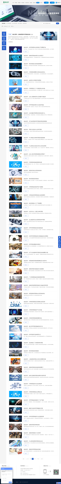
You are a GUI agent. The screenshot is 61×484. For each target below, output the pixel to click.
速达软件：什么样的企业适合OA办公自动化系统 (35, 146)
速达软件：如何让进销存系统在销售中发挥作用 (35, 375)
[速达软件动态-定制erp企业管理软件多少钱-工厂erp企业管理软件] (6, 2)
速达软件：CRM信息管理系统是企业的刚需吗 (34, 195)
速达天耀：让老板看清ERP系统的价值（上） (23, 34)
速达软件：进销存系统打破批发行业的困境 (34, 269)
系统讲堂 (4, 38)
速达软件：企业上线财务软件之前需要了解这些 (35, 96)
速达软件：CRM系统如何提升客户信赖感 (33, 187)
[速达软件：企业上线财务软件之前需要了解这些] (15, 99)
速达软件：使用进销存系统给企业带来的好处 (34, 293)
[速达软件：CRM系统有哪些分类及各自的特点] (15, 74)
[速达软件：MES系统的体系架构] (15, 353)
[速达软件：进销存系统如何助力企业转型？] (15, 58)
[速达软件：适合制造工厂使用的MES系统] (15, 345)
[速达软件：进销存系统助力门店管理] (15, 435)
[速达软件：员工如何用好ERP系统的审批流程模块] (15, 123)
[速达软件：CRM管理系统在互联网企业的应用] (15, 304)
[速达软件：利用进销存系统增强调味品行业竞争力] (15, 263)
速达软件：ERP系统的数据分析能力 (32, 244)
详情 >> (26, 51)
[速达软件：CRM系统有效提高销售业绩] (15, 164)
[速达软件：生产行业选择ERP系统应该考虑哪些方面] (15, 254)
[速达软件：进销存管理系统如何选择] (15, 451)
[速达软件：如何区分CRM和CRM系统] (15, 82)
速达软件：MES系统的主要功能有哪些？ (33, 63)
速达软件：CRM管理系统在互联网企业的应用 (34, 301)
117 (34, 458)
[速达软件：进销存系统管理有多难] (15, 427)
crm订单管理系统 (8, 23)
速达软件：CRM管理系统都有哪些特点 (33, 318)
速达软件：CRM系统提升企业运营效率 (33, 383)
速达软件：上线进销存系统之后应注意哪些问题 (35, 359)
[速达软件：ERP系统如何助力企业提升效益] (15, 107)
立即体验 (52, 2)
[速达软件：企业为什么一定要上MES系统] (15, 213)
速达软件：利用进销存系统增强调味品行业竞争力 (35, 260)
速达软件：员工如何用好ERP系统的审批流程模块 (35, 121)
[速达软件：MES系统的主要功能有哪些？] (15, 66)
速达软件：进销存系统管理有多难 (32, 424)
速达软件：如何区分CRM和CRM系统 (32, 80)
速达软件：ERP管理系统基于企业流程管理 (34, 416)
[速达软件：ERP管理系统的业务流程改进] (15, 230)
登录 (46, 2)
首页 (9, 26)
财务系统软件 (25, 23)
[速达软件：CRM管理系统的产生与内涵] (15, 312)
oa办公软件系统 (14, 23)
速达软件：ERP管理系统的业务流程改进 (33, 228)
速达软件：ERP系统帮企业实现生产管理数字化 (35, 47)
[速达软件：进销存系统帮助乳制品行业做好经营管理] (15, 287)
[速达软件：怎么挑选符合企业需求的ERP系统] (15, 222)
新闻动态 (4, 33)
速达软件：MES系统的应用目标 (31, 178)
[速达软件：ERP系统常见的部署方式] (15, 336)
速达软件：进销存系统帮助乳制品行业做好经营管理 (36, 285)
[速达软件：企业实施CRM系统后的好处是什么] (15, 115)
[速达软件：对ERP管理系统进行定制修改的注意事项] (15, 238)
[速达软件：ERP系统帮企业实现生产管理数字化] (15, 49)
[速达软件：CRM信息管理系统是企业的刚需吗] (15, 197)
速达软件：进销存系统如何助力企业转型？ (34, 55)
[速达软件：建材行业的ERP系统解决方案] (15, 410)
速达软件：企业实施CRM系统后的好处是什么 (34, 113)
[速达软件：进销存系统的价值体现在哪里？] (15, 369)
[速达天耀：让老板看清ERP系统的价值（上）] (48, 36)
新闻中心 (12, 26)
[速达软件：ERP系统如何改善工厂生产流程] (15, 402)
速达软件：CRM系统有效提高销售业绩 (33, 162)
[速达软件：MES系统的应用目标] (15, 181)
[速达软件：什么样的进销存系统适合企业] (15, 443)
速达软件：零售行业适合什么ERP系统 (33, 129)
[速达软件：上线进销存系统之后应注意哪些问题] (15, 361)
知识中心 (4, 43)
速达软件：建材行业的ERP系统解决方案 (33, 408)
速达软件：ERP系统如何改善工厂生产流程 (34, 400)
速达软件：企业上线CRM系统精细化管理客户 (34, 154)
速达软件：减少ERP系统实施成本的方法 (33, 326)
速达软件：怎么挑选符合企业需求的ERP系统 (34, 219)
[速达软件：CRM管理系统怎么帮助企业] (15, 394)
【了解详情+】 (10, 41)
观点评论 (4, 48)
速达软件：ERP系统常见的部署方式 (32, 334)
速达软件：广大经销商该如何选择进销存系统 (34, 277)
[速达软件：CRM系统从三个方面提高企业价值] (15, 90)
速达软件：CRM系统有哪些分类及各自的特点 (34, 72)
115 (30, 458)
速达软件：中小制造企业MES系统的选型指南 (34, 137)
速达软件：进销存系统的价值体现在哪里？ (34, 367)
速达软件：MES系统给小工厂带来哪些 (33, 203)
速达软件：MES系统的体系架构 (31, 351)
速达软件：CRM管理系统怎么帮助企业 (33, 392)
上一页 (27, 458)
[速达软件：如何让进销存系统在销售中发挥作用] (15, 377)
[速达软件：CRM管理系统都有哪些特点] (15, 320)
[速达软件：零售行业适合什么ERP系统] (15, 131)
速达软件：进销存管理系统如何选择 (32, 449)
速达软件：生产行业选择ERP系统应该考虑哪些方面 (36, 252)
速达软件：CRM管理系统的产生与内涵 (33, 310)
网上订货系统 (20, 23)
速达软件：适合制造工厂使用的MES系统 (33, 342)
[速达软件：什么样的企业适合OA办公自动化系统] (15, 148)
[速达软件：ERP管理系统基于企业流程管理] (15, 419)
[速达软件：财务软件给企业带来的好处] (15, 172)
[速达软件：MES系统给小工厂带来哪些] (15, 205)
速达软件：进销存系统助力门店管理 (32, 433)
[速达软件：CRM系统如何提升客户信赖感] (15, 189)
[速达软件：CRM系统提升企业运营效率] (15, 386)
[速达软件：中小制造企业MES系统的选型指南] (15, 140)
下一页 (38, 458)
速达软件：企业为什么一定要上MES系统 (33, 211)
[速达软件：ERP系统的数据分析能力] (15, 246)
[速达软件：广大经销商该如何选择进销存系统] (15, 279)
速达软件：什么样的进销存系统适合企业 (33, 441)
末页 (42, 458)
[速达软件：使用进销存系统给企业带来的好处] (15, 295)
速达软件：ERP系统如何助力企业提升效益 (34, 105)
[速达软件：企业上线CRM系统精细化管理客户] (15, 156)
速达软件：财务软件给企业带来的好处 (33, 170)
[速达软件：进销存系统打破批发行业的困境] (15, 271)
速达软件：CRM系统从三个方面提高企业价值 (34, 88)
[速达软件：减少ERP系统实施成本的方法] (15, 328)
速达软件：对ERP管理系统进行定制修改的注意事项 (36, 236)
